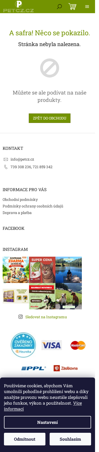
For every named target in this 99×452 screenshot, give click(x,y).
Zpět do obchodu (49, 118)
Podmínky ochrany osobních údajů (33, 205)
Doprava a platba (17, 212)
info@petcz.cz (22, 159)
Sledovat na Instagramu (46, 316)
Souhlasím (70, 439)
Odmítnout (24, 439)
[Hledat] (59, 6)
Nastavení (47, 422)
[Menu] (87, 6)
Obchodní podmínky (20, 199)
